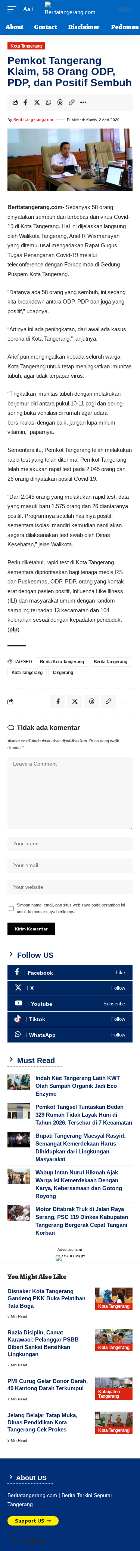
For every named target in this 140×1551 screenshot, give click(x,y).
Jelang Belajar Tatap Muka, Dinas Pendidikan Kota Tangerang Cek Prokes (42, 1422)
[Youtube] (70, 1003)
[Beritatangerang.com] (70, 9)
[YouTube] (33, 1542)
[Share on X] (37, 102)
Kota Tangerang (25, 46)
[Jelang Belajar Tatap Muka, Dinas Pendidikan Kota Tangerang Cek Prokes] (114, 1423)
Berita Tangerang (110, 661)
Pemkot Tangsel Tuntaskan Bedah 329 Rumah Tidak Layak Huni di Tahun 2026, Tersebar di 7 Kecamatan (83, 1115)
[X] (70, 988)
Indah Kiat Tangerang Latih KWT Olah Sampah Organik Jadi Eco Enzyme (77, 1086)
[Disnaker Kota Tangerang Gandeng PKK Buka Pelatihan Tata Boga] (114, 1299)
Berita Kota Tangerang (62, 661)
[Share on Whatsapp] (48, 102)
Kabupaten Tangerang (109, 1394)
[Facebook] (70, 972)
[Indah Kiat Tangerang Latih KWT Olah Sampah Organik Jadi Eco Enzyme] (18, 1082)
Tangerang (62, 672)
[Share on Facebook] (25, 102)
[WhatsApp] (70, 1034)
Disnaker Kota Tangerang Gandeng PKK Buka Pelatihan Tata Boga (46, 1298)
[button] (13, 9)
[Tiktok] (70, 1019)
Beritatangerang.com (33, 119)
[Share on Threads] (60, 102)
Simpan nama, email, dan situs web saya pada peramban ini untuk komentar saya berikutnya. (71, 908)
